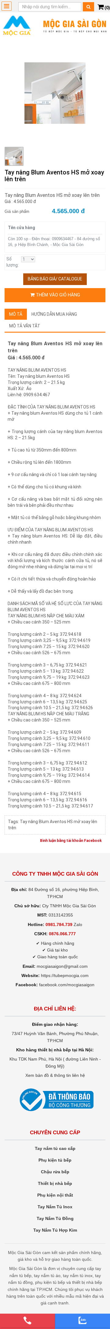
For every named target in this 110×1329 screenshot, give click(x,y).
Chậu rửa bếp (55, 1171)
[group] (55, 93)
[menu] (7, 6)
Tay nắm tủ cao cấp (55, 1148)
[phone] (27, 1320)
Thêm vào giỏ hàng (57, 295)
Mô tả (15, 314)
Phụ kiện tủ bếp (55, 1160)
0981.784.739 (59, 924)
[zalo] (82, 1320)
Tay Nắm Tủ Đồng (55, 1218)
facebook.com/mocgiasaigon (66, 984)
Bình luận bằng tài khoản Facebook (71, 840)
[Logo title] (55, 25)
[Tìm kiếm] (88, 6)
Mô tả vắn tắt (24, 325)
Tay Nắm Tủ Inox (55, 1206)
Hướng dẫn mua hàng (54, 314)
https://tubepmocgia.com (65, 975)
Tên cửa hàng (21, 227)
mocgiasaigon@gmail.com (62, 966)
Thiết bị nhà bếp (55, 1183)
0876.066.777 (62, 933)
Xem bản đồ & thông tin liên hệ (55, 1075)
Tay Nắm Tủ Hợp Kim (55, 1230)
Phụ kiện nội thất (55, 1195)
